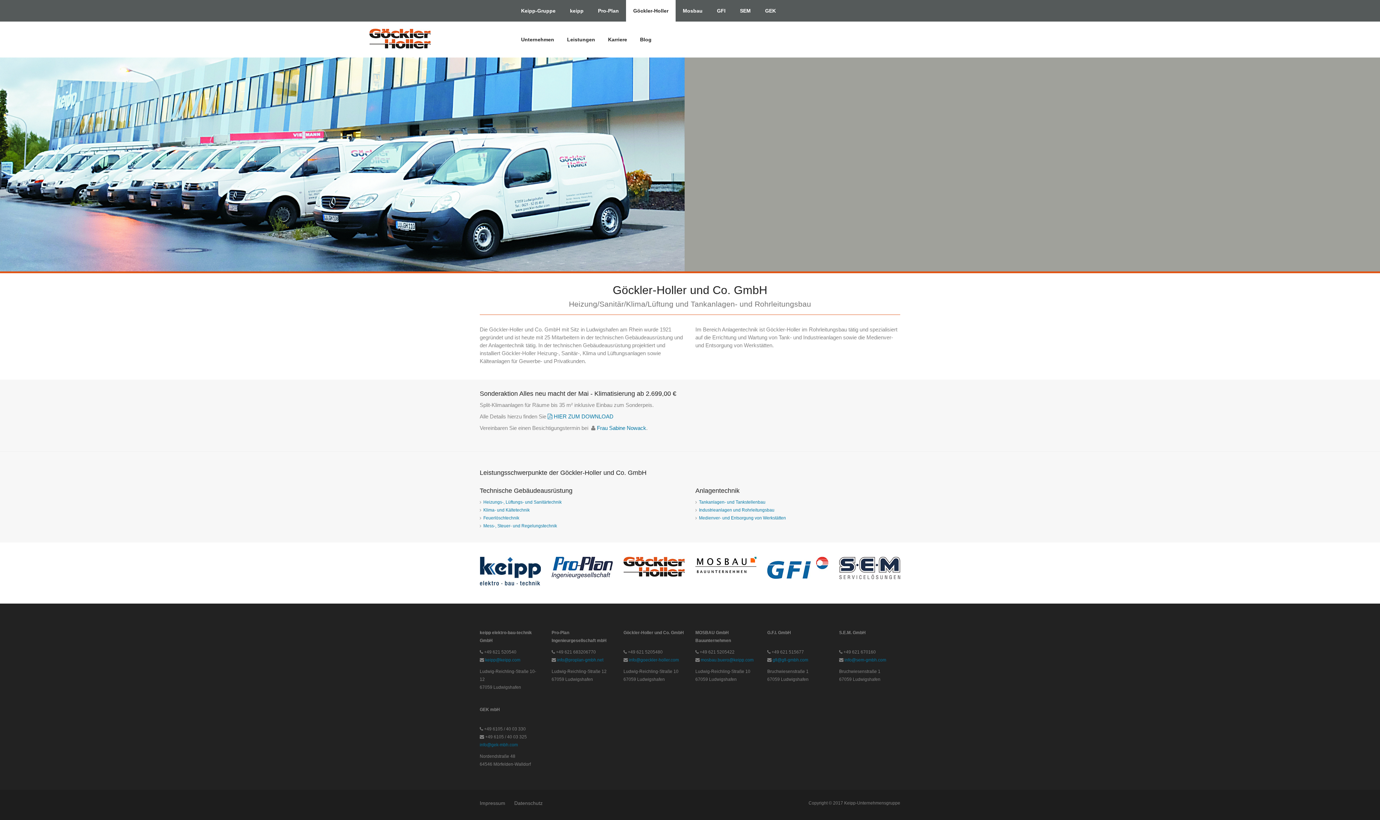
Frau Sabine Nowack (621, 428)
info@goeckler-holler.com (654, 660)
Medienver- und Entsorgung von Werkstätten (742, 518)
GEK (770, 11)
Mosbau (693, 11)
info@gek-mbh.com (499, 744)
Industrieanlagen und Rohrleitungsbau (736, 510)
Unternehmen (537, 39)
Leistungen (581, 39)
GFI (721, 11)
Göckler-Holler (650, 11)
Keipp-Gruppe (538, 11)
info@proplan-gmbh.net (580, 660)
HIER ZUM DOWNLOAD (582, 416)
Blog (646, 39)
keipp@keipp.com (502, 660)
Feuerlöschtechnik (501, 518)
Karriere (617, 39)
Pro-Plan (608, 11)
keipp (577, 11)
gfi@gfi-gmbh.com (790, 660)
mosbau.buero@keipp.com (727, 660)
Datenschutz (528, 803)
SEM (745, 11)
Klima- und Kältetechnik (506, 510)
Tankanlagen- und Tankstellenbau (732, 502)
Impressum (492, 803)
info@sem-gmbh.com (865, 660)
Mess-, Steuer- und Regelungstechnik (520, 525)
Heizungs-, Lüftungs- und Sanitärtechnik (522, 502)
